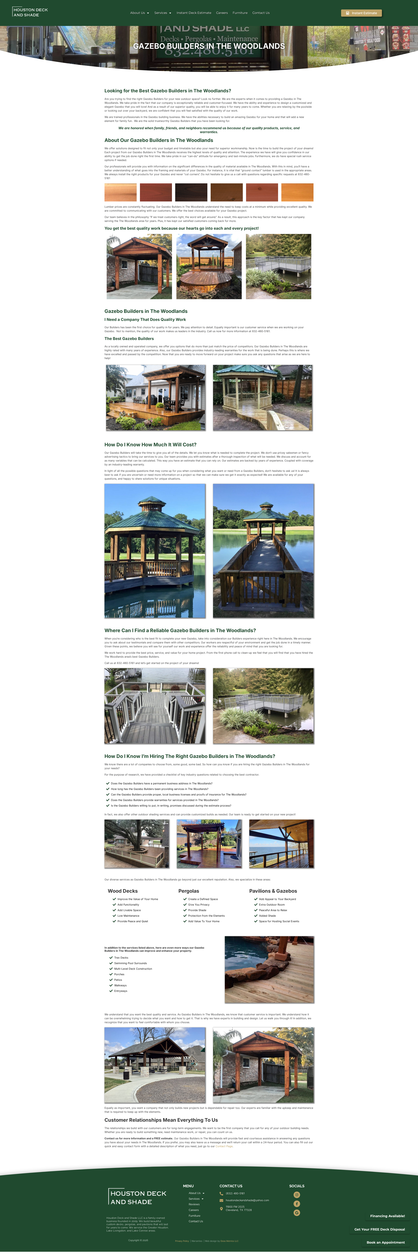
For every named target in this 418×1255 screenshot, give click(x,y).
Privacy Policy (182, 1241)
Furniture (240, 13)
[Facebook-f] (297, 1204)
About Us (137, 13)
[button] (108, 267)
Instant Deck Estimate (194, 13)
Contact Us (261, 13)
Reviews (194, 1204)
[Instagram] (297, 1195)
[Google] (297, 1212)
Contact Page (224, 1146)
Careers (222, 13)
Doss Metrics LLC (229, 1241)
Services (160, 13)
